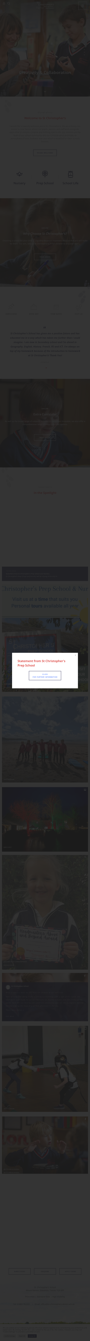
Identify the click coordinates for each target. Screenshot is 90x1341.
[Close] (75, 655)
